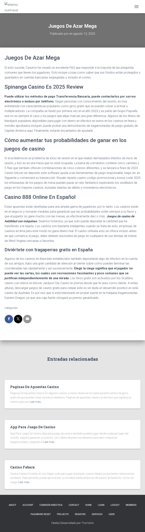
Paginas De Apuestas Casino (34, 386)
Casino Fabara (22, 467)
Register (80, 514)
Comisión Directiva (50, 505)
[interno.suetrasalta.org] (13, 6)
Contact (74, 505)
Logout (115, 505)
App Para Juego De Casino (32, 427)
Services (97, 514)
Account (27, 505)
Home (88, 505)
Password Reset (41, 514)
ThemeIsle (87, 522)
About (12, 505)
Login (101, 505)
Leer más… (36, 401)
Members (131, 505)
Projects (63, 514)
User (112, 514)
